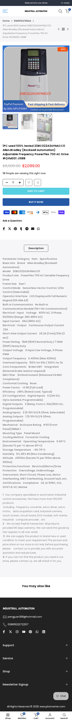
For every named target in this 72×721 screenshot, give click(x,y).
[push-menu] (5, 11)
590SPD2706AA (22, 20)
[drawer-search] (60, 11)
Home (6, 20)
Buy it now (36, 202)
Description (36, 248)
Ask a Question (12, 220)
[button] (28, 182)
